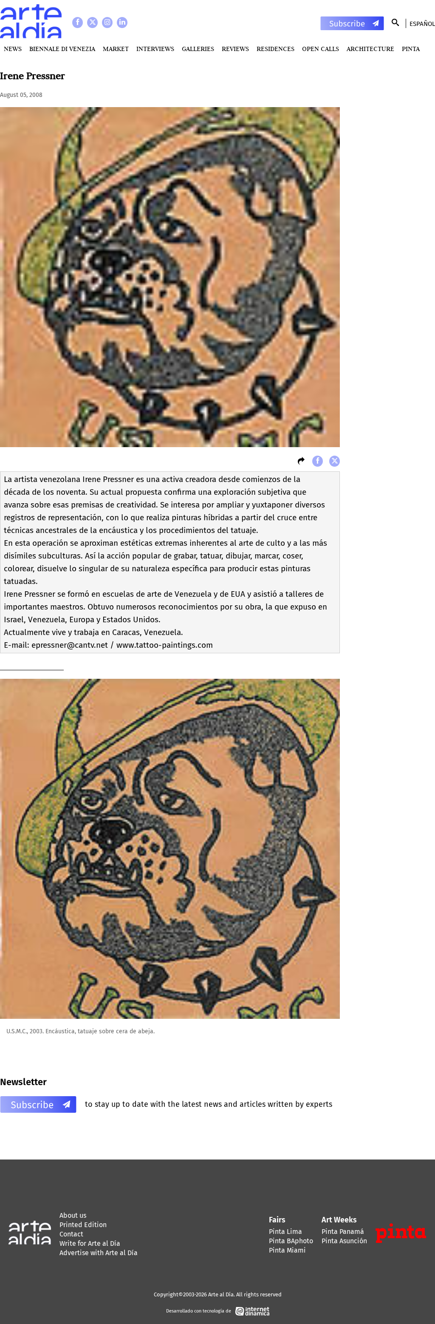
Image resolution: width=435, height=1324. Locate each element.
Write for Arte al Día (89, 1243)
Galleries (198, 49)
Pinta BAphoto (291, 1241)
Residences (275, 49)
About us (72, 1215)
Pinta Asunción (344, 1241)
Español (422, 24)
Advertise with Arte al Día (98, 1253)
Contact (71, 1234)
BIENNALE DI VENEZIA (62, 49)
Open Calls (320, 49)
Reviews (235, 49)
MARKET (116, 49)
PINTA (411, 49)
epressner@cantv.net (69, 645)
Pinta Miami (287, 1250)
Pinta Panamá (343, 1232)
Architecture (370, 49)
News (13, 49)
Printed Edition (83, 1225)
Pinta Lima (285, 1232)
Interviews (155, 49)
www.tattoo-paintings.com (164, 645)
